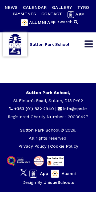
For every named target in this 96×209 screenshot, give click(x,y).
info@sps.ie (75, 108)
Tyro (83, 7)
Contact (51, 13)
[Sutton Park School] (15, 44)
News (11, 7)
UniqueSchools (58, 182)
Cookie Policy (64, 146)
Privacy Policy (32, 146)
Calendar (35, 7)
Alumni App (42, 22)
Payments (24, 13)
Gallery (62, 7)
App (79, 14)
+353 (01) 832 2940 (34, 108)
